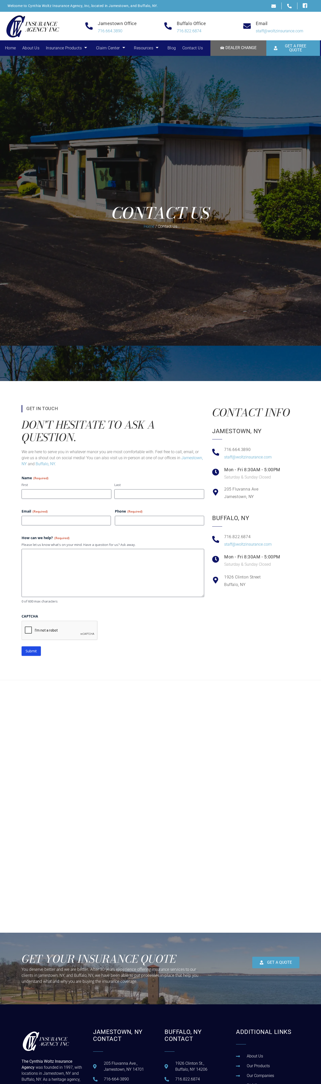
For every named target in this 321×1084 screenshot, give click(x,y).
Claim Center (108, 48)
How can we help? (45, 537)
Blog (172, 48)
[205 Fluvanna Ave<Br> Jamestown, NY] (215, 492)
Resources (143, 48)
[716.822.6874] (215, 539)
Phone (128, 511)
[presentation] (60, 630)
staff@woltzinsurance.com (279, 31)
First (25, 485)
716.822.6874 (189, 31)
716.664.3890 (110, 31)
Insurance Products (64, 48)
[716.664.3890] (215, 452)
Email (35, 511)
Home (10, 48)
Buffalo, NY (45, 463)
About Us (30, 48)
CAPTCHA (30, 616)
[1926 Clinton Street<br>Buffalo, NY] (215, 580)
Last (117, 485)
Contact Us (192, 48)
